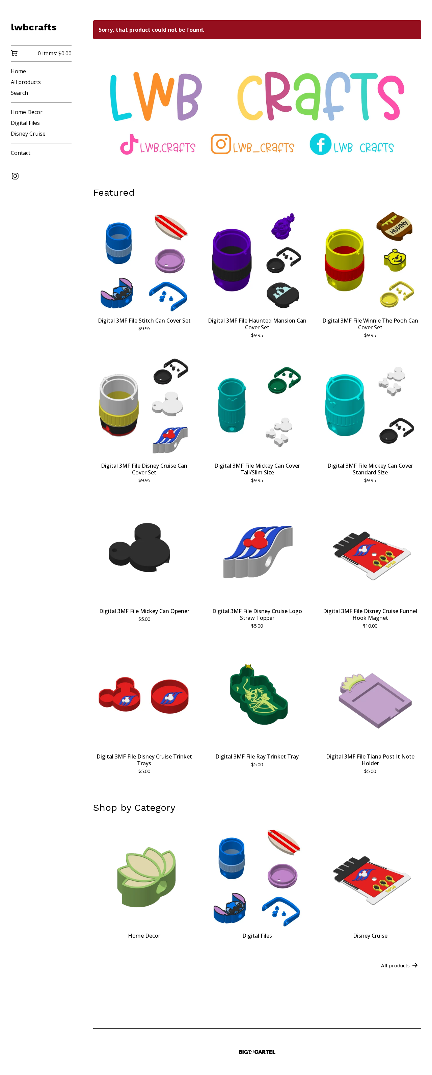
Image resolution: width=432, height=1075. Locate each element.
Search (19, 93)
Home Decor (27, 112)
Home (18, 71)
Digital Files (25, 123)
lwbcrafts (34, 27)
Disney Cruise (28, 133)
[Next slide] (411, 106)
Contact (20, 153)
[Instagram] (15, 176)
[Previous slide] (102, 106)
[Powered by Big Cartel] (257, 1052)
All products (26, 82)
